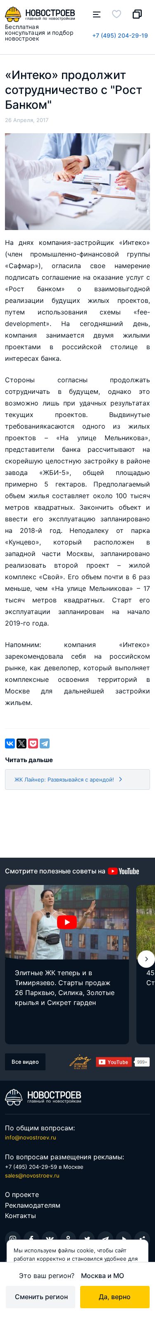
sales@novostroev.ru (32, 1175)
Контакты (20, 1215)
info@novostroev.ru (30, 1137)
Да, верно (115, 1297)
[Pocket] (33, 743)
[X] (21, 743)
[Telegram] (45, 743)
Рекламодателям (32, 1205)
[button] (146, 959)
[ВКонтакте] (10, 743)
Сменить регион (41, 1297)
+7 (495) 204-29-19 (120, 35)
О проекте (22, 1194)
